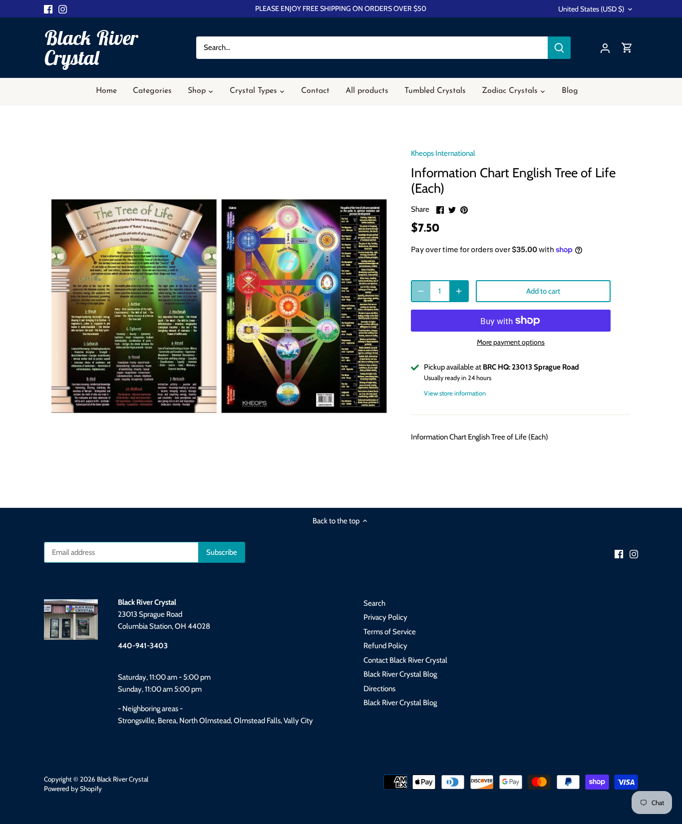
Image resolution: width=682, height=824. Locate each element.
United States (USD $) (591, 9)
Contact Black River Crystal (405, 660)
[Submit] (559, 47)
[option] (219, 306)
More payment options (511, 342)
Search (374, 603)
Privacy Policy (385, 617)
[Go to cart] (627, 47)
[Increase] (458, 291)
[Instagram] (62, 8)
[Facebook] (48, 8)
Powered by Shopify (73, 789)
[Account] (605, 47)
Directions (379, 688)
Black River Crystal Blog (400, 674)
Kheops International (443, 153)
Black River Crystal (91, 47)
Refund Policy (385, 645)
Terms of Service (389, 631)
